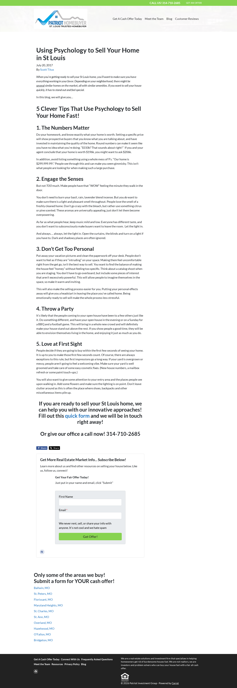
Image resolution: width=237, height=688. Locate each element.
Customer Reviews (187, 18)
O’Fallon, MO (42, 634)
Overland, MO (43, 622)
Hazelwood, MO (44, 628)
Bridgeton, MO (43, 640)
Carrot (175, 683)
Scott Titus (47, 69)
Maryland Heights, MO (48, 605)
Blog (169, 18)
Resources (57, 664)
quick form (77, 416)
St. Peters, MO (43, 593)
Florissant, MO (43, 599)
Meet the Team (154, 18)
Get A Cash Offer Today (127, 18)
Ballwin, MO (42, 588)
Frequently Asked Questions (97, 659)
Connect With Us (70, 659)
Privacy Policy (72, 664)
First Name (66, 496)
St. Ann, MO (41, 617)
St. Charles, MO (44, 611)
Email (63, 510)
